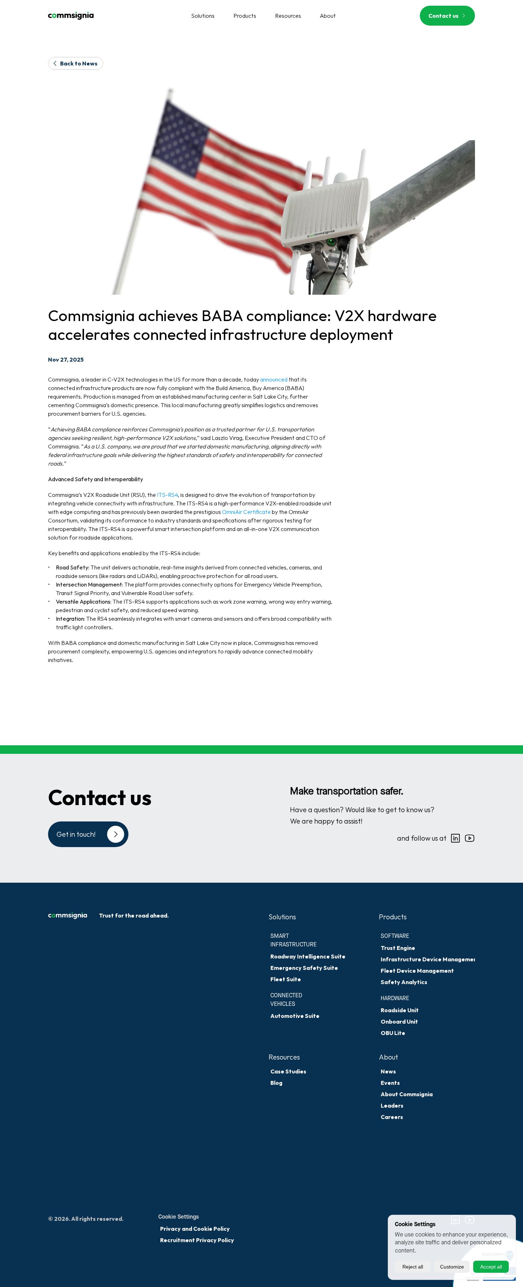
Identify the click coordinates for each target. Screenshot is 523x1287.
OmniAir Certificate (246, 511)
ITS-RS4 (167, 494)
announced (274, 379)
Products (393, 916)
